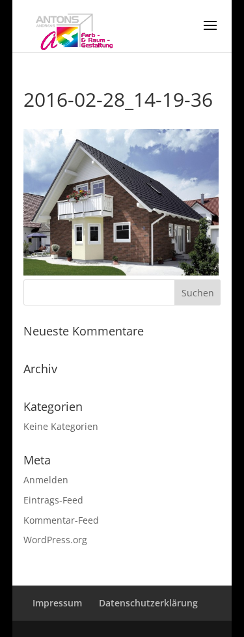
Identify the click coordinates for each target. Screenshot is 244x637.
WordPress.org (55, 539)
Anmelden (45, 480)
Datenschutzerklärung (148, 603)
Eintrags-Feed (53, 500)
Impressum (57, 603)
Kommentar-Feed (61, 520)
